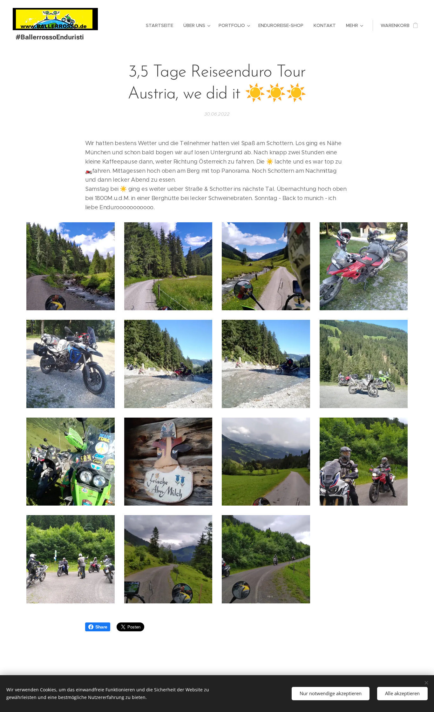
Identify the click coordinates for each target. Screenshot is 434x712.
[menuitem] (161, 25)
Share (101, 626)
